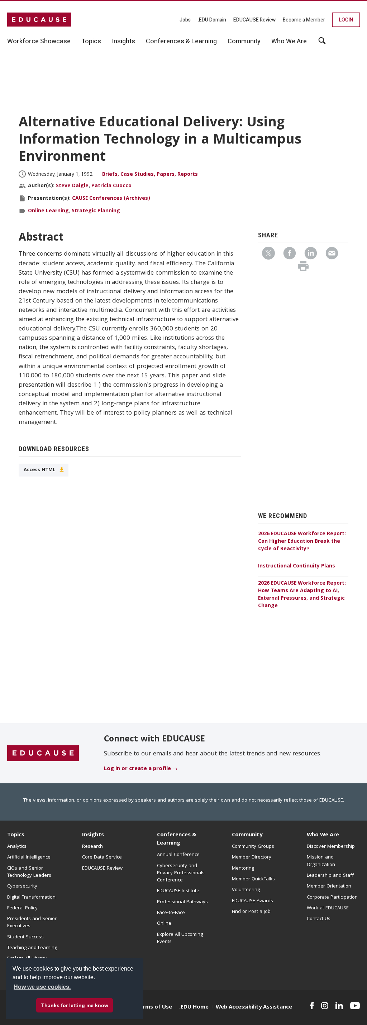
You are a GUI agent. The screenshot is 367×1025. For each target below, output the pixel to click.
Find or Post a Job (251, 912)
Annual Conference (178, 855)
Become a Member (304, 20)
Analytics (17, 847)
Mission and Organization (321, 861)
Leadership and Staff (330, 876)
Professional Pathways (182, 902)
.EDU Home (194, 1007)
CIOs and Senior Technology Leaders (29, 872)
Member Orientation (329, 886)
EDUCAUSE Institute (178, 891)
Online (164, 924)
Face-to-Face (171, 913)
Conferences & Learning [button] (181, 41)
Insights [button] (123, 41)
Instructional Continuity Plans (296, 566)
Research (92, 847)
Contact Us (318, 919)
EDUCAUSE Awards (252, 901)
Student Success (25, 937)
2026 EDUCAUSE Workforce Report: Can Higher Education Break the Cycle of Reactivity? (302, 541)
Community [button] (244, 41)
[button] (258, 1008)
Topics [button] (91, 41)
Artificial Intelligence (29, 857)
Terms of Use (154, 1007)
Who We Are (323, 835)
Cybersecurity (22, 886)
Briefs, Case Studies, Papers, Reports (150, 174)
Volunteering (246, 890)
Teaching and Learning (32, 948)
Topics (15, 835)
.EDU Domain (212, 20)
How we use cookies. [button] (42, 987)
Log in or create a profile (137, 769)
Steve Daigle (72, 186)
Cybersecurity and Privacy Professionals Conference (181, 873)
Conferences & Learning (176, 839)
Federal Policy (22, 908)
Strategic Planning (96, 211)
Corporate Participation (332, 897)
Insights (93, 835)
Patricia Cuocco (111, 186)
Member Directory (251, 857)
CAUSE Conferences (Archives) (111, 198)
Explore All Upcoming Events (180, 938)
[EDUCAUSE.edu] (39, 20)
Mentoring (243, 868)
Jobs (185, 20)
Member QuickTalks (253, 879)
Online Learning (48, 211)
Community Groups (253, 847)
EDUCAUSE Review (254, 20)
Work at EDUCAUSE (328, 908)
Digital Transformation (31, 897)
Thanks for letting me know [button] (74, 1005)
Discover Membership (331, 847)
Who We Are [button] (289, 41)
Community (247, 835)
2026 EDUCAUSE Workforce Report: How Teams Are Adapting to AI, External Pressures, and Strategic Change (302, 594)
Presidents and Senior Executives (32, 922)
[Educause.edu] (43, 753)
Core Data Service (102, 857)
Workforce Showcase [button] (39, 41)
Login (346, 20)
